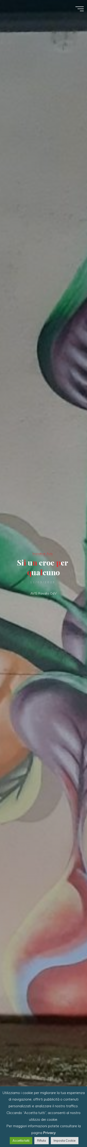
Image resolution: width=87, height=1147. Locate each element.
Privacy (49, 1133)
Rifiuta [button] (41, 1140)
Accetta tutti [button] (21, 1140)
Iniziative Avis (42, 554)
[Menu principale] (79, 9)
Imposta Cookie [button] (65, 1140)
